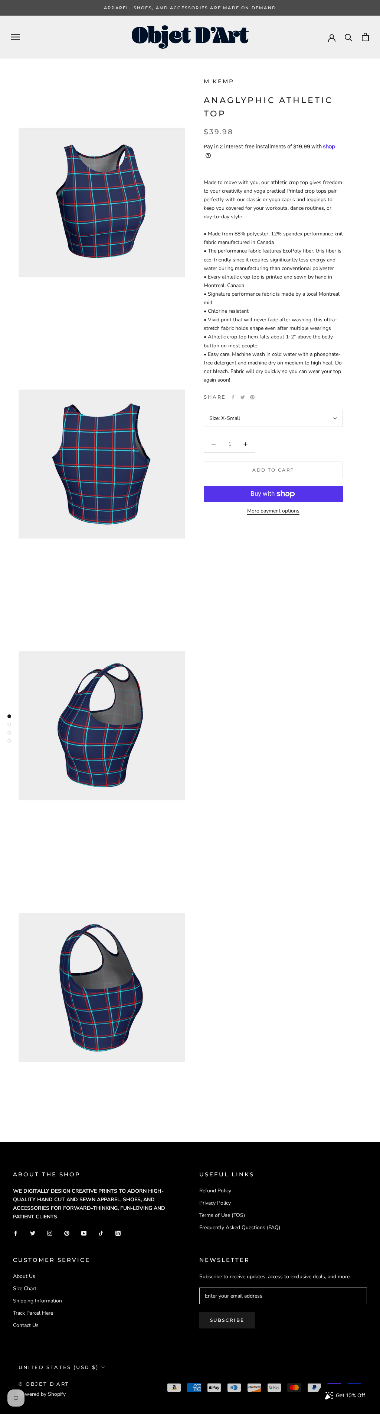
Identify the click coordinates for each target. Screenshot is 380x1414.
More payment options (273, 510)
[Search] (349, 37)
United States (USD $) (59, 1367)
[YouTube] (83, 1232)
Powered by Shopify (42, 1394)
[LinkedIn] (118, 1232)
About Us (24, 1276)
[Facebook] (233, 397)
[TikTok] (101, 1232)
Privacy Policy (215, 1202)
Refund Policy (215, 1190)
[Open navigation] (15, 37)
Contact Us (26, 1325)
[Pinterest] (252, 397)
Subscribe (227, 1320)
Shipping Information (37, 1300)
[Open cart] (365, 37)
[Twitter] (242, 397)
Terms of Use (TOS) (222, 1215)
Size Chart (24, 1288)
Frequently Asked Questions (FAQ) (239, 1227)
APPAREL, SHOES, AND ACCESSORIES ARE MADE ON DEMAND (190, 7)
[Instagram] (49, 1232)
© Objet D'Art (44, 1384)
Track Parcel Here (33, 1313)
